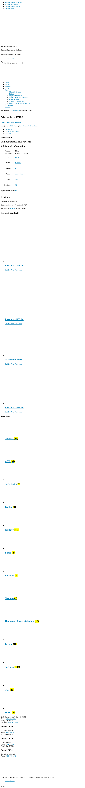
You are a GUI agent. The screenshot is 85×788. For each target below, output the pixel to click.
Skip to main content (11, 4)
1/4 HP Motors (13, 126)
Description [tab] (9, 129)
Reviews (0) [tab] (9, 133)
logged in (12, 208)
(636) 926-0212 (11, 732)
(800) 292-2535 (13, 722)
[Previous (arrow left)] (1, 786)
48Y (16, 179)
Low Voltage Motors (26, 126)
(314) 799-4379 (11, 744)
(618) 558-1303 (11, 756)
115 (16, 168)
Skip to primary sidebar (12, 6)
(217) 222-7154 (7, 58)
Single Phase (19, 174)
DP (16, 185)
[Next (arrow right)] (4, 786)
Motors (17, 110)
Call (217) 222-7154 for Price (11, 122)
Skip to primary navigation (13, 2)
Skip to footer (9, 8)
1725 (16, 191)
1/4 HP (17, 157)
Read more (18, 270)
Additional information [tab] (12, 131)
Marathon (18, 163)
